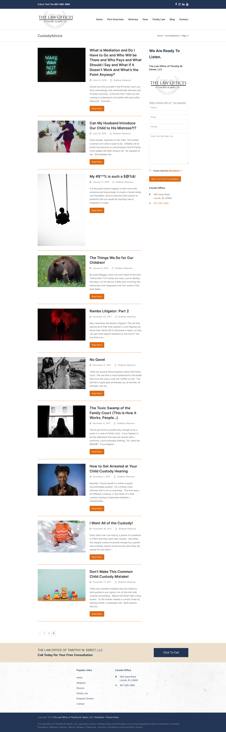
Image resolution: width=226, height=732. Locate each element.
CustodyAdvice (172, 35)
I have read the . (167, 170)
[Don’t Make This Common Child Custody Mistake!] (61, 584)
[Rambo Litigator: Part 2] (61, 324)
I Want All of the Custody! (111, 523)
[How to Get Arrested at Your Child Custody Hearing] (61, 479)
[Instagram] (179, 4)
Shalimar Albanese (122, 80)
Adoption (81, 682)
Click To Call (171, 652)
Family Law (82, 693)
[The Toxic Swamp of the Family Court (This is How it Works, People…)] (61, 421)
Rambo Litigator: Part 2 (109, 311)
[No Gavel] (61, 372)
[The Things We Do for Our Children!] (61, 271)
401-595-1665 (161, 203)
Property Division (85, 698)
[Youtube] (187, 4)
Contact (81, 703)
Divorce (80, 688)
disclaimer (174, 170)
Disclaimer (99, 717)
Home (160, 35)
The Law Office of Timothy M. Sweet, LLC (73, 717)
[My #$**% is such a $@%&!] (61, 209)
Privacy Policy (112, 717)
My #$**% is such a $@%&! (113, 176)
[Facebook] (176, 4)
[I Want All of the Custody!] (61, 536)
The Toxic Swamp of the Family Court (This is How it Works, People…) (113, 413)
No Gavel (97, 359)
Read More (97, 108)
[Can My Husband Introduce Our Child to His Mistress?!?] (61, 136)
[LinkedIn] (183, 4)
